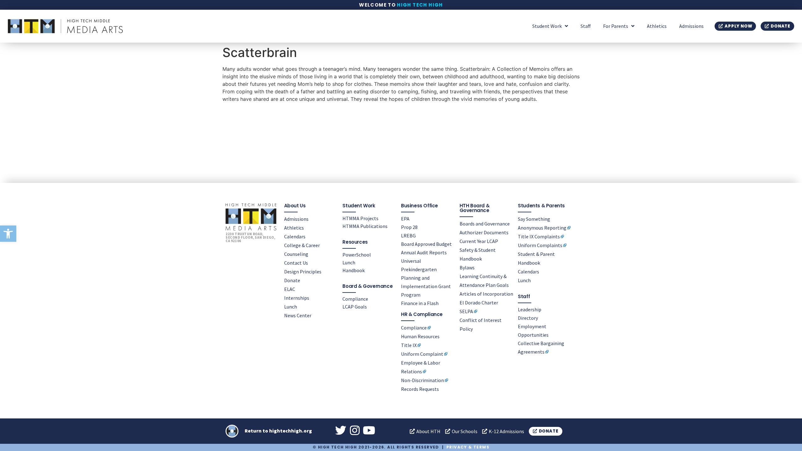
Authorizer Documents (484, 232)
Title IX (409, 345)
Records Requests (420, 389)
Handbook (353, 270)
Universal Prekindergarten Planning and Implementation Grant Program (426, 278)
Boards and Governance (485, 223)
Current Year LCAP (479, 241)
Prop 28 (409, 227)
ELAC (289, 289)
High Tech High (420, 5)
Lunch (290, 306)
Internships (296, 298)
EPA (405, 218)
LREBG (408, 235)
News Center (297, 315)
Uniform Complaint (422, 354)
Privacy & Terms (467, 447)
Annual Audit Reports (424, 252)
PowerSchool (356, 254)
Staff (586, 26)
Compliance (355, 299)
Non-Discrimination (422, 380)
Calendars (294, 236)
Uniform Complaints (540, 245)
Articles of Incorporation (486, 294)
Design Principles (302, 271)
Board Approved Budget (426, 244)
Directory (528, 318)
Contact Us (296, 263)
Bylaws (467, 267)
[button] (8, 234)
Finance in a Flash (420, 303)
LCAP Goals (354, 306)
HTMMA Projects (360, 218)
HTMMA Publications (365, 226)
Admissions (691, 26)
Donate (292, 280)
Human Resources (420, 336)
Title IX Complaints (539, 236)
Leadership (529, 309)
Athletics (657, 26)
